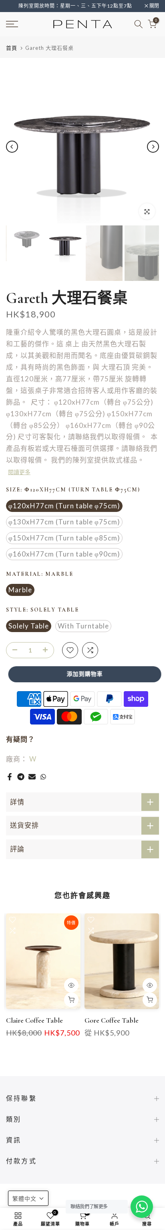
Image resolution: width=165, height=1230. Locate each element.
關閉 (153, 6)
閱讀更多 (19, 472)
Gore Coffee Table (112, 1020)
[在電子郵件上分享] (32, 776)
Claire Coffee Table (34, 1020)
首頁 (11, 48)
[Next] (153, 147)
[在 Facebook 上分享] (9, 776)
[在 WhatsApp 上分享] (43, 776)
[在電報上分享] (20, 776)
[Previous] (12, 147)
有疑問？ (20, 739)
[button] (28, 1198)
